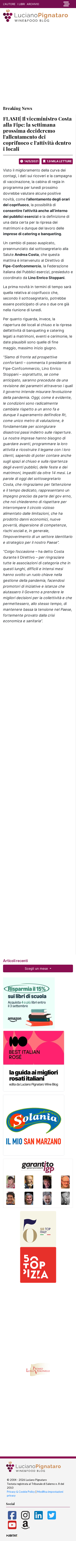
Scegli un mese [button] (37, 968)
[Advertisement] (38, 63)
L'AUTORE (9, 4)
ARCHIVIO (33, 4)
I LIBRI (21, 4)
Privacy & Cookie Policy (21, 1491)
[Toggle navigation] (66, 4)
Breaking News (17, 108)
